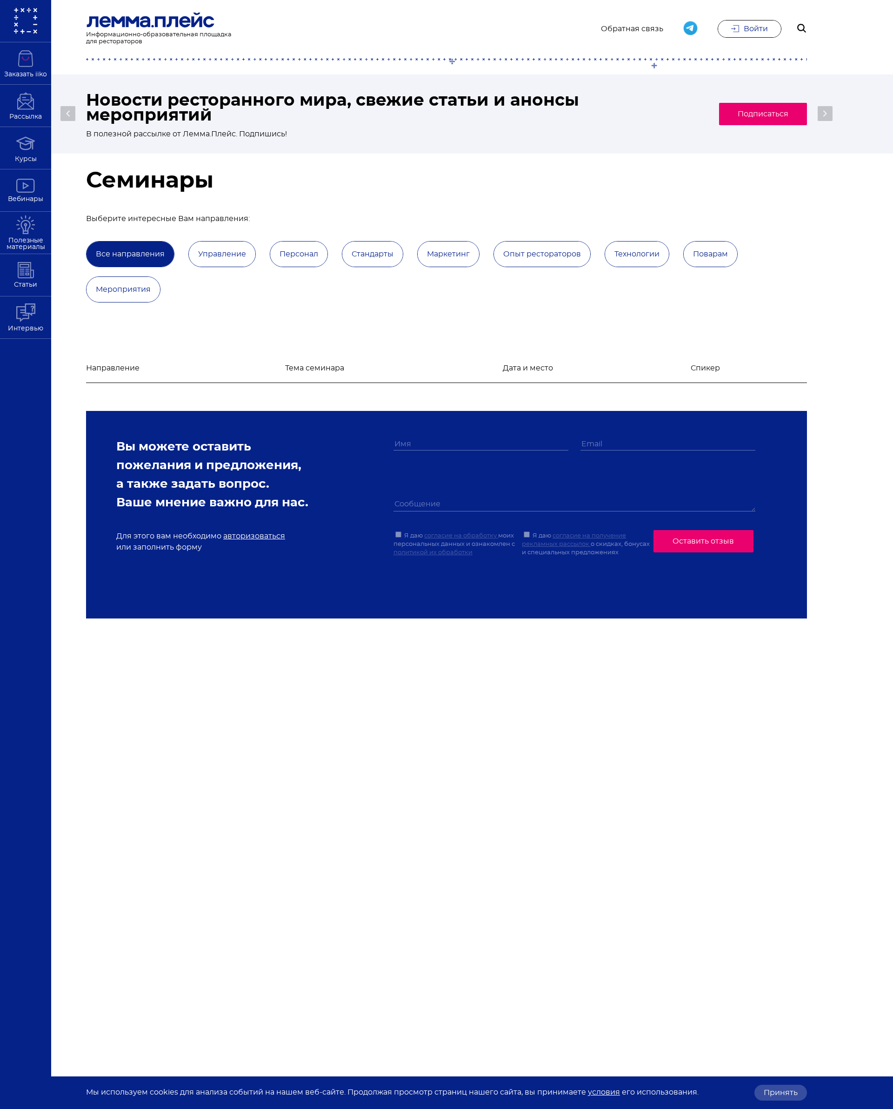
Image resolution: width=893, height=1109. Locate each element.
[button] (67, 113)
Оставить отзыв (703, 541)
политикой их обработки (433, 553)
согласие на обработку (461, 536)
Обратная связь (632, 29)
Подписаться (763, 114)
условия (604, 1092)
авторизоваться (254, 536)
